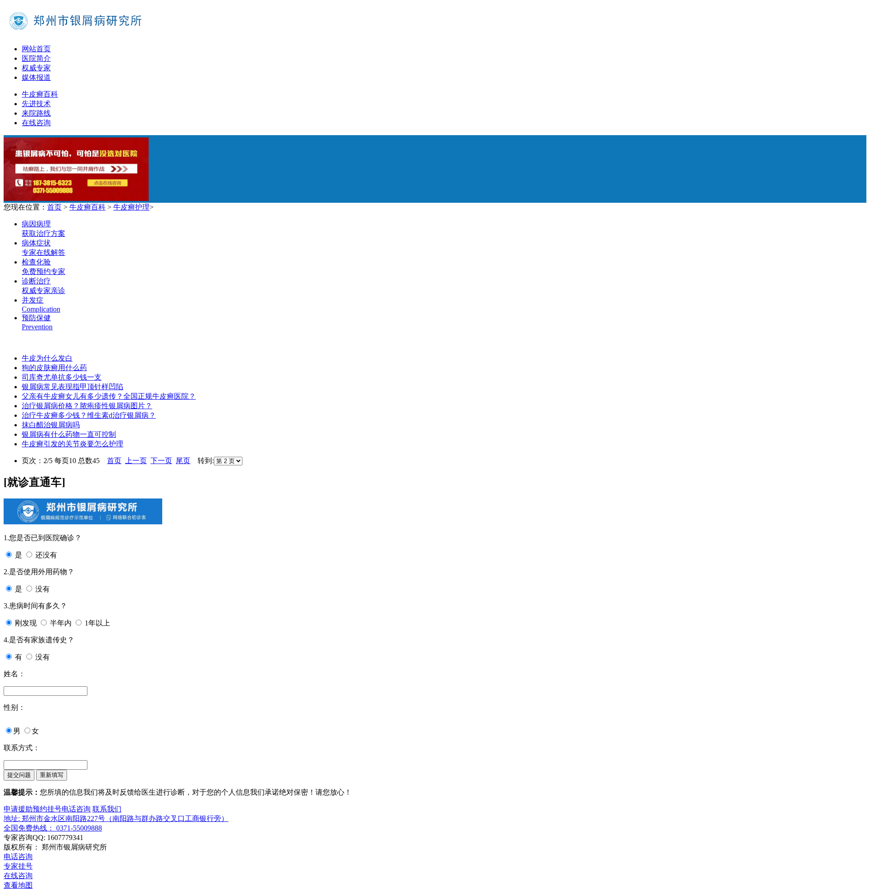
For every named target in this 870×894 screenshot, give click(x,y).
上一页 (136, 460)
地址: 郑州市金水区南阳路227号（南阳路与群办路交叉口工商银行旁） (116, 818)
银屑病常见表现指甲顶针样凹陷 (72, 387)
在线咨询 (36, 123)
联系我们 (106, 809)
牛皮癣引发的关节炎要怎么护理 (72, 444)
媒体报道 (36, 77)
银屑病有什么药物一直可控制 (69, 434)
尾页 (183, 460)
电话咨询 (76, 809)
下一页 (161, 460)
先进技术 (36, 103)
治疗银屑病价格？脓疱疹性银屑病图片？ (87, 406)
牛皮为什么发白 (47, 358)
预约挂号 (47, 809)
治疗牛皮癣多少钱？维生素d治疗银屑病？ (89, 415)
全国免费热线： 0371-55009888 (53, 828)
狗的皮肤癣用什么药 (54, 367)
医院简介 (36, 58)
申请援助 (18, 809)
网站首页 (36, 49)
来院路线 (36, 113)
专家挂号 (18, 866)
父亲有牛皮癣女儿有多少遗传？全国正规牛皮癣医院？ (109, 396)
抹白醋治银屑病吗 (51, 425)
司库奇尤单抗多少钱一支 (62, 377)
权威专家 (36, 68)
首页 (54, 207)
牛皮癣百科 (40, 94)
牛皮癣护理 (131, 207)
